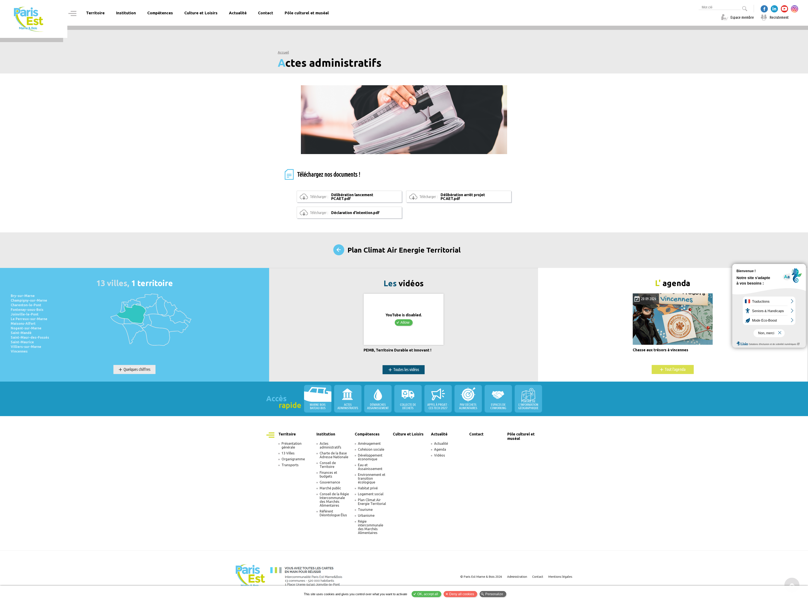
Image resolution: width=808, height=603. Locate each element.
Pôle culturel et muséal (306, 13)
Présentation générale (292, 445)
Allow (404, 322)
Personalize (494, 594)
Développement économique (370, 457)
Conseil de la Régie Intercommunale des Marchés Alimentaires (334, 499)
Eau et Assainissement (370, 467)
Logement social (370, 494)
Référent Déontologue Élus (333, 513)
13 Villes (288, 453)
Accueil (283, 52)
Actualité (441, 443)
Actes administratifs (330, 445)
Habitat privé (368, 488)
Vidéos (439, 455)
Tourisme (365, 509)
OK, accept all (427, 594)
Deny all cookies (461, 594)
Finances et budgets (328, 474)
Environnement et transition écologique (371, 478)
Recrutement (779, 17)
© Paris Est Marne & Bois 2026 (481, 576)
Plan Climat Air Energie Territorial (404, 250)
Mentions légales (560, 576)
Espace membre (742, 17)
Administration (517, 576)
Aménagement (369, 443)
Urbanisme (366, 515)
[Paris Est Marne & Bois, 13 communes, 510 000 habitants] (29, 19)
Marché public (330, 488)
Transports (290, 465)
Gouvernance (330, 482)
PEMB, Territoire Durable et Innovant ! (397, 350)
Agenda (440, 449)
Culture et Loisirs (201, 13)
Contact (265, 13)
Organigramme (293, 459)
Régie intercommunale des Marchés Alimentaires (370, 527)
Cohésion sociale (371, 449)
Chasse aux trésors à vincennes (660, 350)
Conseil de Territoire (328, 465)
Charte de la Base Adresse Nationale (334, 455)
